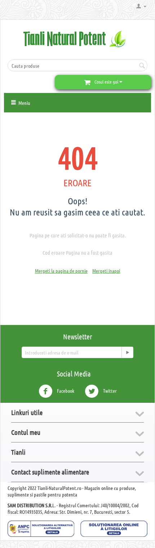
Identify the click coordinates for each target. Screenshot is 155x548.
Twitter (109, 390)
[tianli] (77, 38)
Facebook (65, 390)
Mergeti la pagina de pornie (61, 270)
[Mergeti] (127, 352)
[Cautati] (142, 66)
